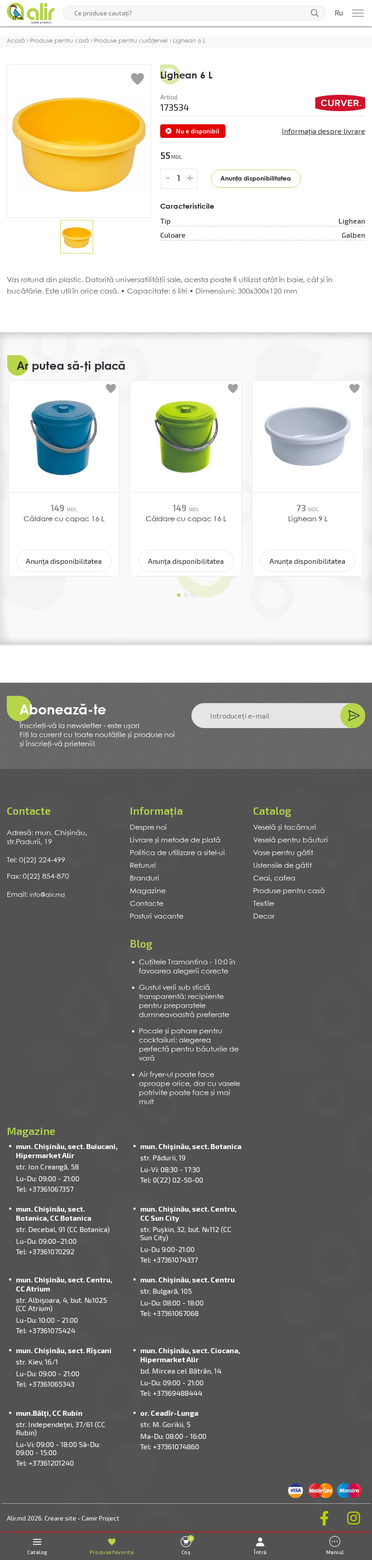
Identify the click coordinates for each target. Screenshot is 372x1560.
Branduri (144, 878)
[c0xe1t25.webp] (340, 103)
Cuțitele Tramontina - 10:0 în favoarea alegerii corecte (187, 967)
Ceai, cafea (274, 878)
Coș (187, 1545)
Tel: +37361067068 (169, 1313)
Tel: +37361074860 (169, 1446)
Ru (339, 13)
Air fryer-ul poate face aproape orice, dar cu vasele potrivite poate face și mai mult (189, 1088)
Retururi (143, 865)
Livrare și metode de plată (175, 840)
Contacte (146, 903)
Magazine (148, 891)
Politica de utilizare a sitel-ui (177, 853)
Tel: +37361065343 (45, 1383)
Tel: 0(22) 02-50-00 (171, 1179)
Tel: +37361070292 (45, 1251)
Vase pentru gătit (283, 853)
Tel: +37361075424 (45, 1330)
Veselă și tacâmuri (284, 827)
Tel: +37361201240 (45, 1462)
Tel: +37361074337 (169, 1259)
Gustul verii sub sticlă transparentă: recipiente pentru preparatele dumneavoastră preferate (184, 1001)
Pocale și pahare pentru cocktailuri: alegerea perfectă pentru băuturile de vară (189, 1045)
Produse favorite (111, 1552)
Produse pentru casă (289, 891)
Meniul (335, 1552)
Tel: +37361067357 (44, 1188)
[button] (179, 595)
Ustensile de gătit (282, 865)
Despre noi (148, 827)
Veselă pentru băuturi (290, 840)
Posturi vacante (156, 916)
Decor (263, 916)
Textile (263, 903)
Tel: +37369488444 (171, 1393)
